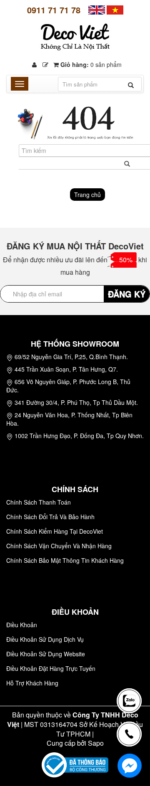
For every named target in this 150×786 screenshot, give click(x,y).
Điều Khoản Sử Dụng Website (45, 654)
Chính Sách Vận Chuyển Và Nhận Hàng (59, 546)
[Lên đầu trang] (130, 671)
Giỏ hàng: (90, 64)
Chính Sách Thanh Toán (38, 502)
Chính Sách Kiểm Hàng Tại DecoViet (54, 531)
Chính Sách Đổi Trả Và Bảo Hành (50, 517)
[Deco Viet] (96, 9)
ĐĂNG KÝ (126, 294)
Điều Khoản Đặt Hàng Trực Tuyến (50, 668)
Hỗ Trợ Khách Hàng (32, 683)
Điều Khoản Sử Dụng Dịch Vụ (45, 639)
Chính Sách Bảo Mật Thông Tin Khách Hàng (65, 560)
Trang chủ (87, 194)
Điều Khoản (21, 625)
